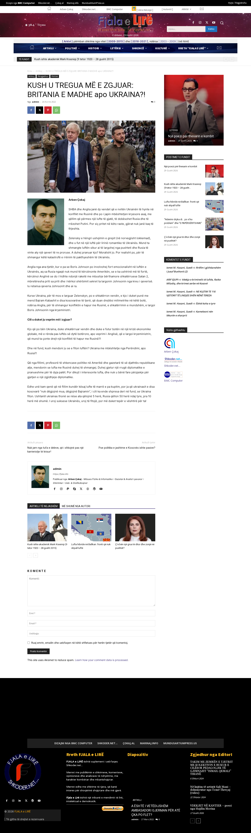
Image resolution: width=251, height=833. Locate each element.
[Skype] (76, 489)
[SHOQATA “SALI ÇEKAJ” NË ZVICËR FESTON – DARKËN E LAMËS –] (161, 792)
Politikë (54, 76)
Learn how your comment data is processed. (101, 660)
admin (35, 101)
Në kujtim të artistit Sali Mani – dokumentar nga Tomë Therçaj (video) (210, 790)
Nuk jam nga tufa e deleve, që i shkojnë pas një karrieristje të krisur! (55, 449)
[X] (207, 22)
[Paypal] (69, 489)
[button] (221, 22)
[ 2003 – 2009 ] (168, 41)
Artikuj (39, 71)
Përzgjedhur (43, 76)
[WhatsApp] (56, 110)
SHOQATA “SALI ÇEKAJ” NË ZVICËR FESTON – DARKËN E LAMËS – (158, 810)
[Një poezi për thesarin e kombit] (214, 171)
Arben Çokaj (171, 351)
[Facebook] (193, 22)
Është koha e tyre (205, 303)
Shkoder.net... (74, 765)
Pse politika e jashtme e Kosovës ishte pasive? (127, 447)
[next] (232, 59)
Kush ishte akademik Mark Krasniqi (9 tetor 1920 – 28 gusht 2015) (74, 59)
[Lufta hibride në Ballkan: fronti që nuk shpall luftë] (91, 527)
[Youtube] (213, 22)
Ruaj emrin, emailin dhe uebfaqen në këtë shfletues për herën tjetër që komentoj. (79, 642)
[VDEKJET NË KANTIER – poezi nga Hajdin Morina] (241, 809)
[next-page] (35, 555)
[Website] (89, 489)
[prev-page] (29, 555)
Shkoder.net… (172, 365)
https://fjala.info (60, 474)
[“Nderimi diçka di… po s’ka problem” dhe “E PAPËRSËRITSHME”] (214, 224)
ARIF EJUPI (172, 279)
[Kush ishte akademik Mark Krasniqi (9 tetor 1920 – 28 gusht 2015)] (47, 527)
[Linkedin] (19, 800)
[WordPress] (96, 489)
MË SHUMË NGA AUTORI (76, 506)
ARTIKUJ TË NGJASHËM (44, 506)
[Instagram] (200, 22)
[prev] (226, 59)
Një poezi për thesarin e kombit (180, 166)
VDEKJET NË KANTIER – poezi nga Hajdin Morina (211, 807)
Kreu (29, 71)
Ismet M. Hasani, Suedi (179, 267)
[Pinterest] (48, 110)
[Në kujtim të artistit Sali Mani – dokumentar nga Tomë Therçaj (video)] (241, 790)
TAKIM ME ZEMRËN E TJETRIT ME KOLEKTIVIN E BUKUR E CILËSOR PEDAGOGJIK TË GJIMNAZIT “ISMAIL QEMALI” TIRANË (211, 768)
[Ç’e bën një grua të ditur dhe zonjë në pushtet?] (135, 527)
